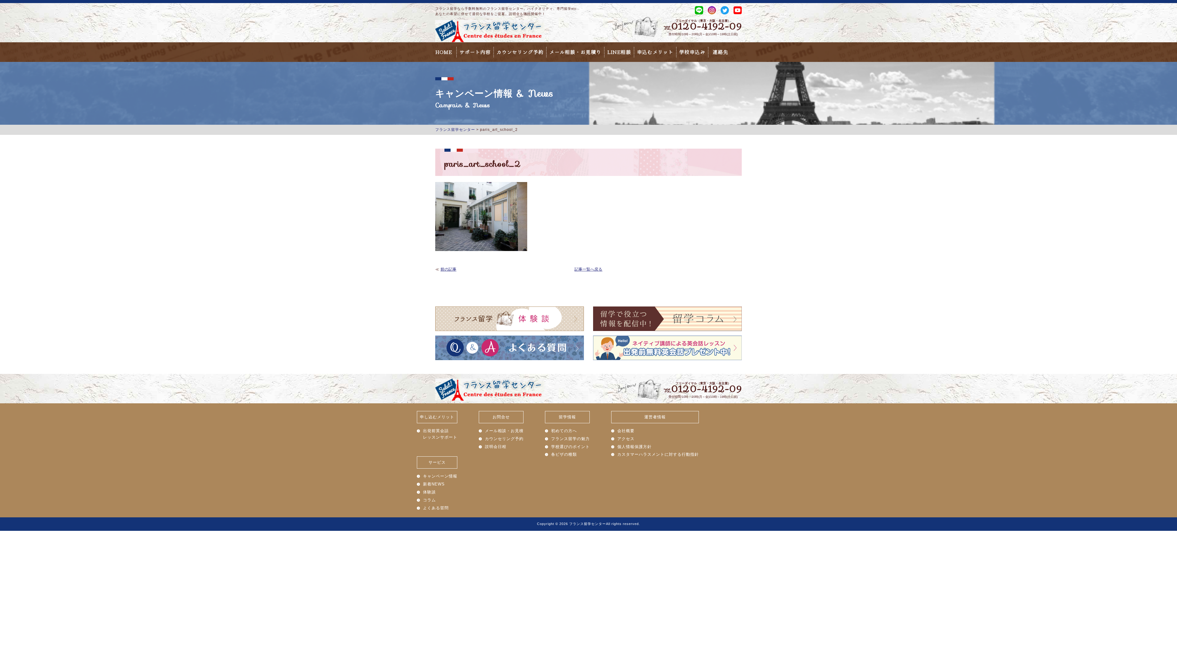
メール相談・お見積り (575, 52)
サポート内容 (475, 52)
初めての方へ (564, 430)
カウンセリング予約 (520, 52)
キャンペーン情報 (440, 476)
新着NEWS (434, 484)
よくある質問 (436, 508)
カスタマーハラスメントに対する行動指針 (658, 454)
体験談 (429, 492)
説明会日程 (495, 446)
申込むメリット (655, 52)
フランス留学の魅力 (570, 438)
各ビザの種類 (564, 454)
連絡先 (720, 52)
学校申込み (692, 52)
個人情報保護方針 (634, 446)
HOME (443, 52)
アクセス (625, 438)
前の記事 (448, 269)
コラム (429, 500)
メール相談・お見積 (504, 430)
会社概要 (625, 430)
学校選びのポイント (570, 446)
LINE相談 (619, 52)
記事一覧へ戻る (588, 269)
